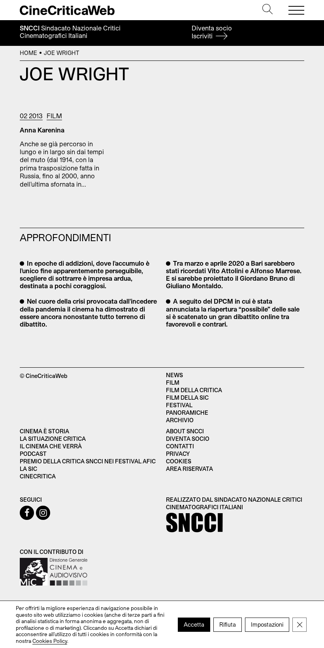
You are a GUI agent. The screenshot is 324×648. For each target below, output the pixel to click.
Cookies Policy (49, 640)
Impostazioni (267, 624)
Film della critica (194, 390)
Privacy (178, 453)
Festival (179, 405)
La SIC (28, 468)
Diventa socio (212, 32)
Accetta (194, 624)
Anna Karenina (42, 130)
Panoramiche (187, 412)
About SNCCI (185, 431)
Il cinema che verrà (51, 446)
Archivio (180, 420)
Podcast (33, 453)
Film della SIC (187, 397)
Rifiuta (227, 624)
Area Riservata (189, 468)
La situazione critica (53, 438)
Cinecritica (38, 476)
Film (54, 115)
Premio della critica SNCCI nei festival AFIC (88, 461)
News (174, 375)
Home (28, 52)
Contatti (180, 446)
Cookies (178, 461)
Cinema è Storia (44, 431)
